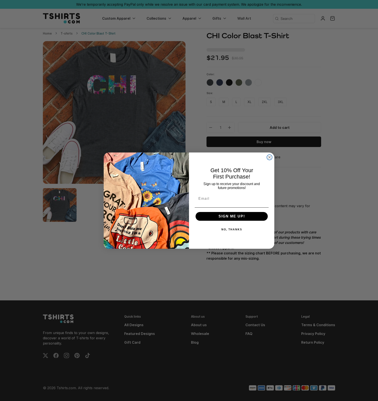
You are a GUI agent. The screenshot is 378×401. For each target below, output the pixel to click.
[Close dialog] (269, 157)
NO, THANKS (231, 229)
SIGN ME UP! (232, 216)
